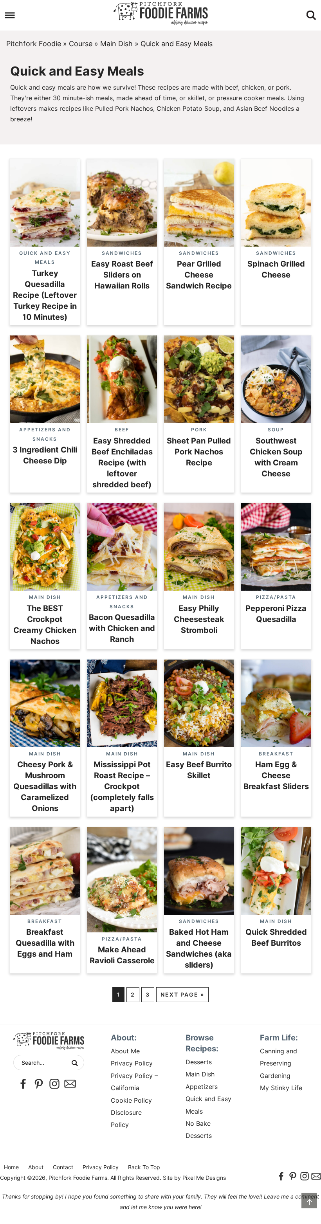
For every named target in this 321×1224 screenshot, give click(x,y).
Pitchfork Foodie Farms (160, 13)
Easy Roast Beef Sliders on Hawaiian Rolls (122, 274)
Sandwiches (122, 253)
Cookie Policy (131, 1100)
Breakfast (276, 754)
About (35, 1167)
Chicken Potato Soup (188, 108)
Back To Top (144, 1167)
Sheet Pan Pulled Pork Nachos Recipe (199, 451)
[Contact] (70, 1084)
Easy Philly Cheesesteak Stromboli (199, 619)
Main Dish (116, 44)
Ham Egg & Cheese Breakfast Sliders (276, 775)
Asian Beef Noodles (265, 108)
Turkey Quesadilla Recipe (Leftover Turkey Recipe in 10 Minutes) (45, 295)
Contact (63, 1167)
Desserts (199, 1062)
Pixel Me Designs (204, 1177)
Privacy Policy (132, 1063)
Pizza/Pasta (276, 597)
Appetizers (202, 1087)
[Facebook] (23, 1084)
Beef (122, 430)
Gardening (275, 1076)
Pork (199, 430)
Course (80, 44)
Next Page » (182, 994)
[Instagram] (54, 1084)
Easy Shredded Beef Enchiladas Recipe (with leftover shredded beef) (122, 462)
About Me (125, 1051)
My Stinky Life (281, 1088)
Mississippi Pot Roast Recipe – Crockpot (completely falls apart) (122, 786)
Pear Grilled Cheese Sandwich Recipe (199, 274)
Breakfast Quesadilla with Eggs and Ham (45, 943)
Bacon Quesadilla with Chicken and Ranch (122, 628)
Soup (276, 430)
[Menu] (10, 15)
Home (11, 1167)
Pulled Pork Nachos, (125, 108)
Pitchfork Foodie (33, 44)
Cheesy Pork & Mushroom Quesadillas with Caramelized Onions (44, 786)
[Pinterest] (39, 1084)
